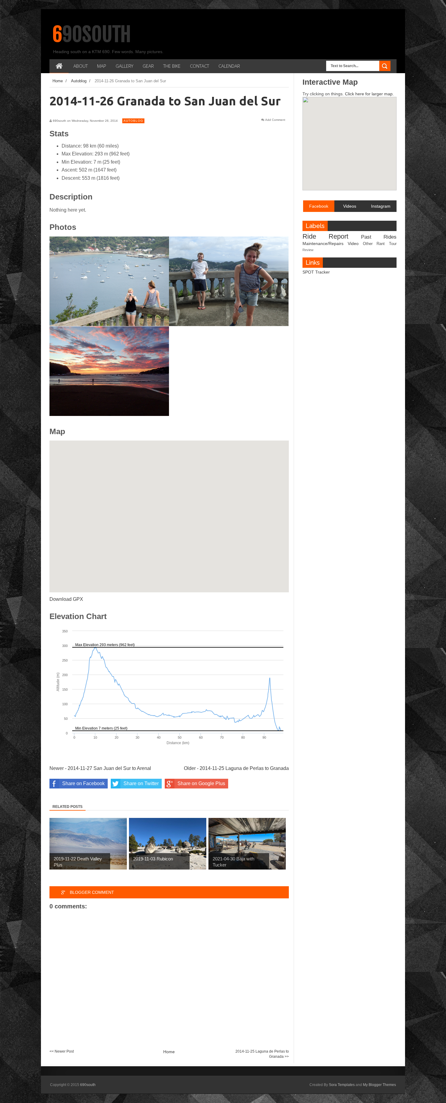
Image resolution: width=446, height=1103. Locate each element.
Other (368, 244)
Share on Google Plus (201, 783)
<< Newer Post (61, 1051)
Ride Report (325, 236)
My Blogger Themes (379, 1085)
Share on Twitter (141, 783)
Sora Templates (342, 1085)
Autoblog (133, 120)
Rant (381, 244)
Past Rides (379, 237)
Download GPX (66, 599)
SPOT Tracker (316, 272)
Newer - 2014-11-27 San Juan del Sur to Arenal (100, 768)
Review (307, 250)
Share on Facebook (83, 783)
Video (353, 243)
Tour (393, 244)
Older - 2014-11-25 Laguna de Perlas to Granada (236, 768)
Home (169, 1051)
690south (91, 34)
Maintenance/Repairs (322, 243)
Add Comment (275, 119)
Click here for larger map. (369, 93)
